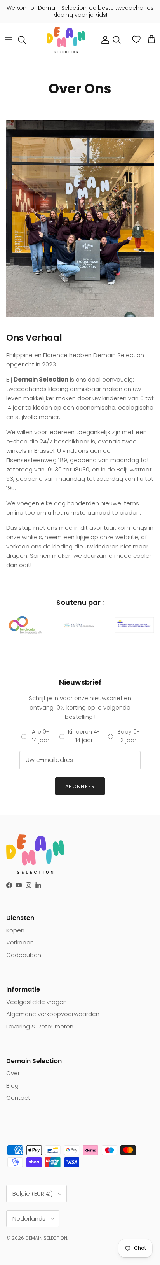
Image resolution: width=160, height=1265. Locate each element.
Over (13, 1073)
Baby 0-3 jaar (128, 736)
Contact (18, 1097)
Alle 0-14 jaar (40, 736)
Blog (12, 1085)
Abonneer (79, 786)
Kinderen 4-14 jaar (84, 736)
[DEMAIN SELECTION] (66, 40)
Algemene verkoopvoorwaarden (52, 1014)
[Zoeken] (25, 39)
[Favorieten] (137, 39)
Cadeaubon (23, 955)
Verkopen (20, 942)
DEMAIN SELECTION (46, 1238)
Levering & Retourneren (39, 1026)
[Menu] (8, 39)
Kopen (15, 930)
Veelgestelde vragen (36, 1002)
